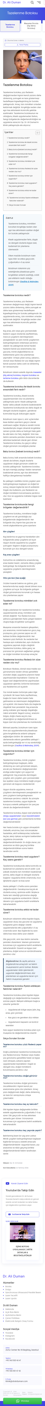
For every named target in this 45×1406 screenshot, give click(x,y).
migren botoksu (29, 375)
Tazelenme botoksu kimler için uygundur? (20, 177)
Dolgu (8, 1290)
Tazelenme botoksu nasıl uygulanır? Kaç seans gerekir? (23, 184)
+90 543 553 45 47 (13, 1360)
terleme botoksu (10, 378)
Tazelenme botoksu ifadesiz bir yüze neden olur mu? (23, 170)
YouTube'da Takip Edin (21, 1214)
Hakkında (9, 1309)
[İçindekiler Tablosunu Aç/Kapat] (36, 133)
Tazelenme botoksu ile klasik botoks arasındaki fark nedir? (23, 143)
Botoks (8, 1287)
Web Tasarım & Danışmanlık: (20, 1393)
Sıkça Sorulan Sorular (17, 205)
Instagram (10, 1336)
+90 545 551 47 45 (13, 1371)
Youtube (9, 1333)
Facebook (10, 1339)
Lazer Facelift (11, 1296)
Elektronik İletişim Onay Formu (19, 1321)
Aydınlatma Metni (13, 1315)
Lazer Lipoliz (11, 1299)
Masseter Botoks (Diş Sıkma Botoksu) (31, 26)
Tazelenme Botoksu (10, 26)
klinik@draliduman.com (17, 1381)
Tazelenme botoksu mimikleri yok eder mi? (22, 162)
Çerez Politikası (12, 1318)
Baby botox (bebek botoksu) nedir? (23, 149)
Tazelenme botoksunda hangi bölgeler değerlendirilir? (20, 155)
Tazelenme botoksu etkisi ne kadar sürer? (22, 192)
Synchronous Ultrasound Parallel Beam (23, 1293)
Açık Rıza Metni (12, 1312)
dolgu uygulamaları (12, 816)
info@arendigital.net (35, 1394)
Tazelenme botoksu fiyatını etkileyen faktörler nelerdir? (24, 199)
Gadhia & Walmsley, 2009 (26, 746)
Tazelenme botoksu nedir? (19, 138)
